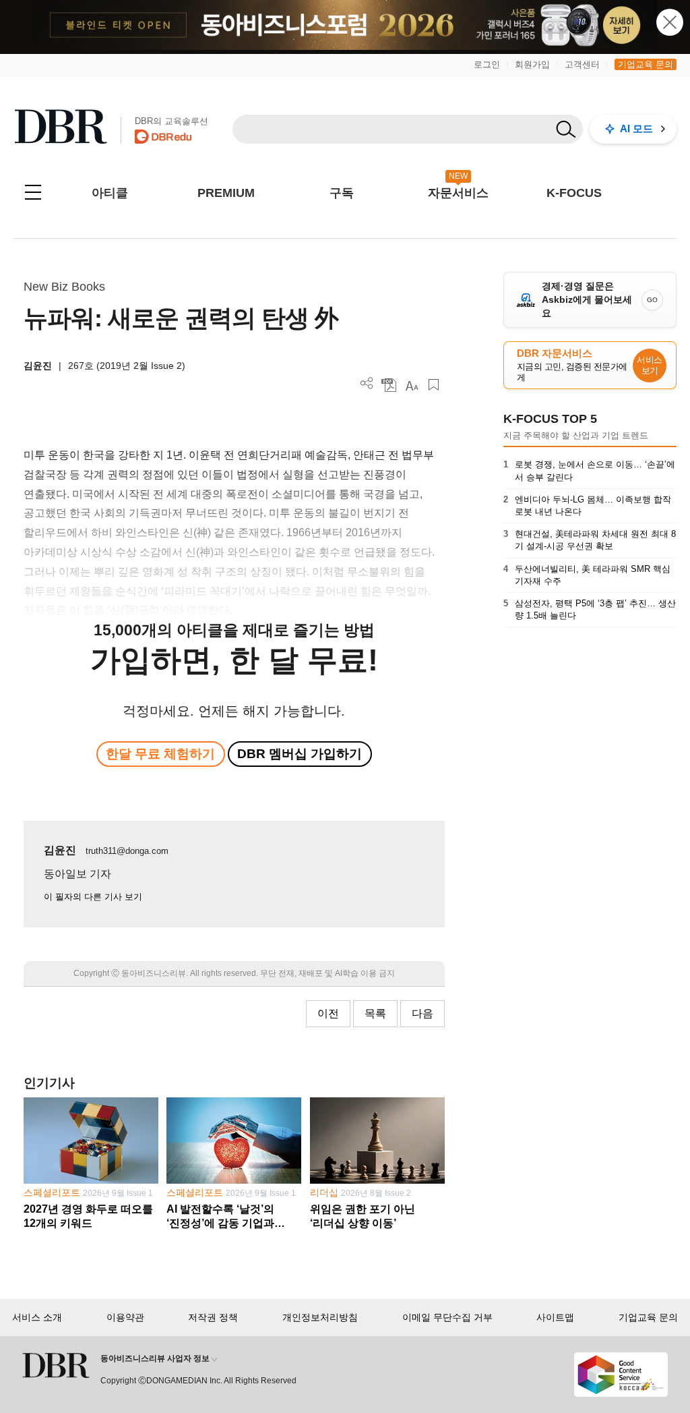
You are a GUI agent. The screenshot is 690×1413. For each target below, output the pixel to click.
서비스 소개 (37, 1317)
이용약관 (125, 1317)
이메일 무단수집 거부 (447, 1317)
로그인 (487, 64)
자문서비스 (458, 193)
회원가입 (532, 64)
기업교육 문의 (645, 64)
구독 (342, 193)
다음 (422, 1013)
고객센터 (582, 64)
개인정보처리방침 (320, 1317)
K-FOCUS (574, 193)
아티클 (110, 193)
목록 (375, 1013)
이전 (328, 1013)
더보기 (367, 383)
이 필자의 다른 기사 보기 (93, 897)
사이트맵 (555, 1317)
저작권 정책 (213, 1317)
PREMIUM (226, 193)
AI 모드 (636, 128)
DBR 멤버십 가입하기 (299, 754)
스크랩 (433, 385)
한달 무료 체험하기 (160, 754)
